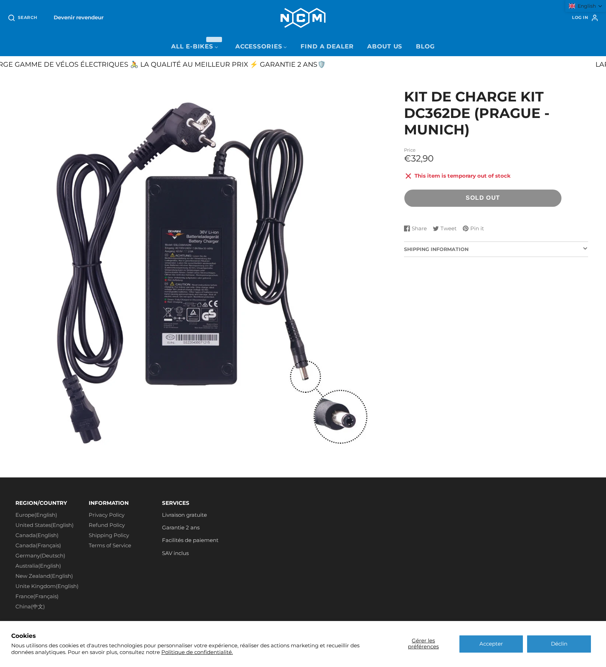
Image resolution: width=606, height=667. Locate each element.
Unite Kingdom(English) (47, 586)
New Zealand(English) (44, 576)
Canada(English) (37, 535)
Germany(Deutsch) (40, 556)
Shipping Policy (109, 535)
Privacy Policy (106, 515)
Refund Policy (107, 525)
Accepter (491, 644)
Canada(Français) (38, 545)
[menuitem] (196, 46)
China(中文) (30, 606)
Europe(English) (36, 515)
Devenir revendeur (78, 17)
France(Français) (37, 596)
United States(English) (44, 525)
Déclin (559, 644)
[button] (585, 6)
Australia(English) (38, 566)
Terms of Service (110, 545)
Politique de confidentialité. (197, 652)
